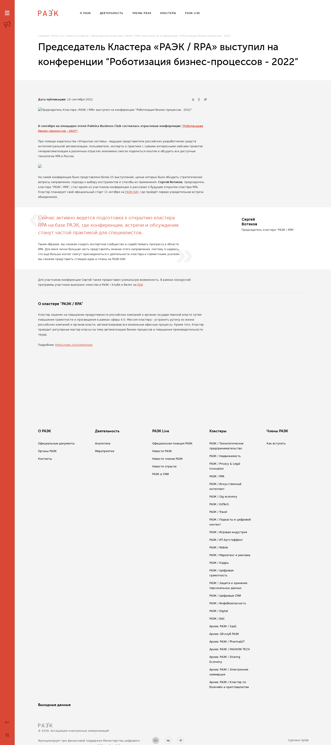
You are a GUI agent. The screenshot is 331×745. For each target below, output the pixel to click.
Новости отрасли (77, 35)
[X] (205, 99)
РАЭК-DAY (131, 192)
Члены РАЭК (277, 431)
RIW (140, 284)
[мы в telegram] (180, 740)
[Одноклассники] (199, 99)
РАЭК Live (57, 35)
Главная (43, 35)
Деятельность (107, 431)
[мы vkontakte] (168, 740)
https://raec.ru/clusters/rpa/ (74, 344)
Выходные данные (54, 705)
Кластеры (218, 431)
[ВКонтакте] (193, 99)
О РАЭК (44, 431)
